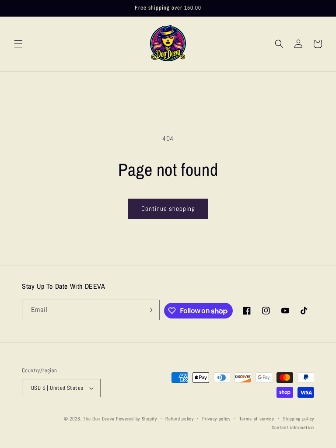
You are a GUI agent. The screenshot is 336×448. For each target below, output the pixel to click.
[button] (18, 43)
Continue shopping (168, 208)
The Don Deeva (98, 419)
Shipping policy (299, 419)
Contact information (293, 427)
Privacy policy (216, 419)
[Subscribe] (149, 310)
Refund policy (179, 419)
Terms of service (256, 419)
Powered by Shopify (136, 419)
